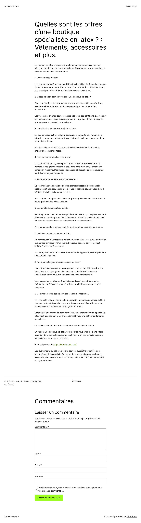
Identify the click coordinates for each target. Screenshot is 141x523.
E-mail (38, 465)
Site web (39, 476)
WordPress (132, 516)
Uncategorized (36, 381)
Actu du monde (11, 6)
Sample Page (131, 6)
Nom (38, 454)
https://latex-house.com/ (65, 344)
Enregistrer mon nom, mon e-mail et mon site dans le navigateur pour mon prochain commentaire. (69, 489)
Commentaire (42, 427)
